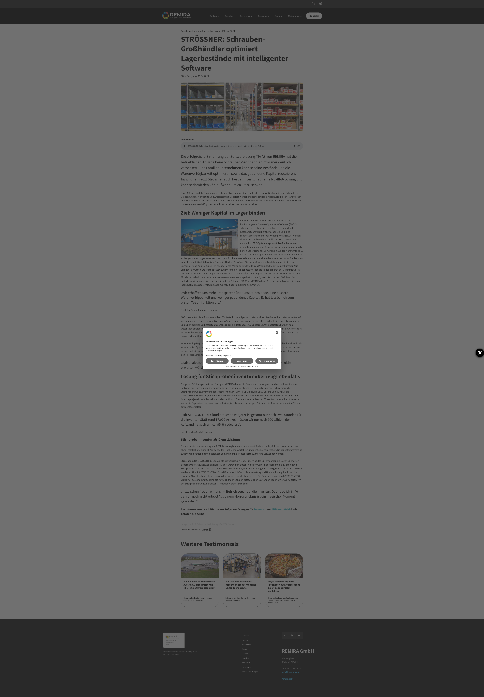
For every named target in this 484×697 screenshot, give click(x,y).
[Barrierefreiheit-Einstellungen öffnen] (480, 353)
